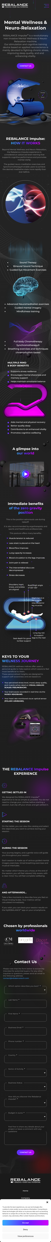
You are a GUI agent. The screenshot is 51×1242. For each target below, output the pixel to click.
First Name (13, 1014)
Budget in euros (15, 1113)
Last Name (13, 1000)
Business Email (15, 1027)
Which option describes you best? (23, 986)
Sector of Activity (16, 1069)
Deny (25, 1229)
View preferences (26, 1236)
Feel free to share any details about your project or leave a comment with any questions (26, 1129)
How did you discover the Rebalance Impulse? (24, 1098)
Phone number (15, 1041)
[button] (47, 1202)
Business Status (15, 1083)
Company (25, 1198)
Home (25, 1191)
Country (12, 1055)
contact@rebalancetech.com (16, 978)
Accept (25, 1223)
